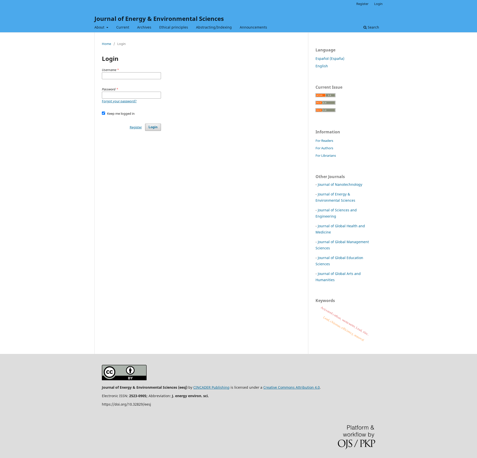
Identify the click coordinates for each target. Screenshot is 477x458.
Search (373, 27)
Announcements (253, 27)
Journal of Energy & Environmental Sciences (159, 18)
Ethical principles (173, 27)
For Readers (324, 140)
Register (362, 3)
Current (122, 27)
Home (106, 43)
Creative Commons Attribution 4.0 (291, 387)
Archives (144, 27)
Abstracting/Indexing (214, 27)
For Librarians (326, 155)
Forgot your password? (119, 101)
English (322, 66)
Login (378, 3)
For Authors (324, 148)
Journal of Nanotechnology (340, 184)
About (99, 27)
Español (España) (330, 58)
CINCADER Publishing (211, 387)
